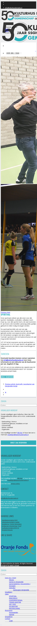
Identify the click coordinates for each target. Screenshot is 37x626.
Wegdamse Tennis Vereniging (11, 524)
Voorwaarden (13, 612)
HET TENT (12, 604)
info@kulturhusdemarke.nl (13, 8)
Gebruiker (12, 588)
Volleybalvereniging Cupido (10, 522)
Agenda (11, 614)
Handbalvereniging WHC (10, 520)
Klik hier (19, 433)
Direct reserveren (7, 377)
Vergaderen (9, 617)
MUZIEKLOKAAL (14, 608)
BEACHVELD (13, 598)
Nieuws (11, 580)
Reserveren (8, 610)
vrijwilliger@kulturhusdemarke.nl (18, 435)
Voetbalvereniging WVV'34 (10, 528)
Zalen (7, 31)
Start (6, 29)
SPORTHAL (13, 596)
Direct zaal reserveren (18, 442)
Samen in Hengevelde (16, 582)
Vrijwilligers (8, 592)
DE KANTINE (13, 606)
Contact (7, 619)
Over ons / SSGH (12, 53)
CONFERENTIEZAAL (16, 600)
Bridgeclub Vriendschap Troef (11, 526)
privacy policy (15, 484)
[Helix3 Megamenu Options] (35, 51)
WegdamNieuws (7, 530)
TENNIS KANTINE (15, 602)
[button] (4, 312)
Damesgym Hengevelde (21, 590)
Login (11, 621)
